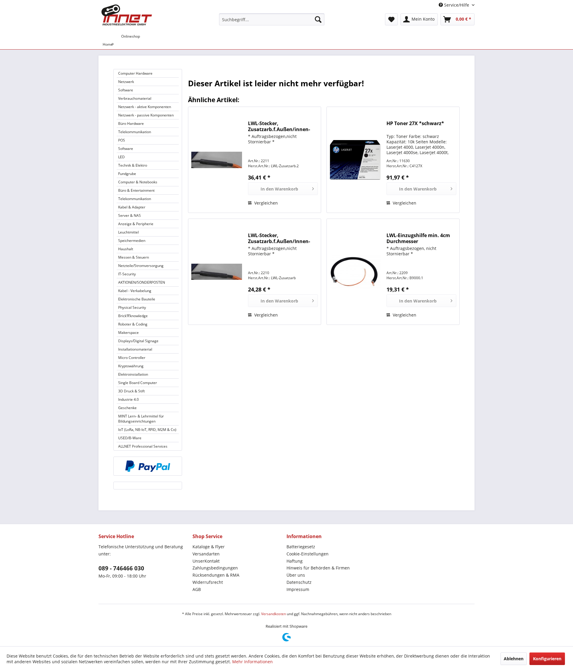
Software (125, 90)
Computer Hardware (135, 73)
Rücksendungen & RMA (215, 575)
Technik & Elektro (132, 165)
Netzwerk (126, 81)
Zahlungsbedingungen (215, 568)
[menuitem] (271, 19)
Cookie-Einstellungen (307, 554)
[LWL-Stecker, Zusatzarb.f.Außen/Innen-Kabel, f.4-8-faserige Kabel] (216, 272)
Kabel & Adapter (131, 207)
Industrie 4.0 (128, 399)
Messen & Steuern (133, 257)
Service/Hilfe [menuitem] (456, 5)
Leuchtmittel (128, 232)
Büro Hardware (131, 123)
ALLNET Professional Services (142, 446)
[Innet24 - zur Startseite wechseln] (126, 14)
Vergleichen (265, 203)
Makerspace (128, 332)
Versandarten (206, 554)
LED (121, 156)
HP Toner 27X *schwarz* (415, 123)
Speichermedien (131, 240)
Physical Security (132, 307)
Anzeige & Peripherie (135, 223)
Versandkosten (273, 613)
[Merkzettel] (391, 19)
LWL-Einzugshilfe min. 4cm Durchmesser (418, 238)
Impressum (297, 589)
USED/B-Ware (129, 437)
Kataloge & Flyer (208, 546)
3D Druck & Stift (131, 391)
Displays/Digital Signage (138, 340)
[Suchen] (318, 19)
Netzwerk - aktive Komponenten (144, 106)
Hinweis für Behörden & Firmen (318, 568)
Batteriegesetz (300, 546)
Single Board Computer (137, 382)
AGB (196, 589)
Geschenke (127, 407)
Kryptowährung (131, 365)
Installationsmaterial (135, 349)
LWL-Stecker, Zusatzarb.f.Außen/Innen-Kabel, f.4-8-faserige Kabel (279, 238)
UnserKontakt (206, 561)
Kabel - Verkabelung (134, 290)
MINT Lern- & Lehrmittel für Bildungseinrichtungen (141, 419)
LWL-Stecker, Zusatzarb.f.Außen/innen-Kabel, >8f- (279, 126)
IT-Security (127, 274)
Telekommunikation (134, 131)
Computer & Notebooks (137, 182)
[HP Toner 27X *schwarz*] (355, 160)
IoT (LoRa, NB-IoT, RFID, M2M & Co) (147, 429)
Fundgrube (127, 173)
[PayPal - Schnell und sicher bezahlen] (147, 466)
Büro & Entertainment (136, 190)
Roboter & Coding (132, 324)
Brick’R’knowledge (133, 315)
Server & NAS (129, 215)
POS (121, 140)
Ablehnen (513, 658)
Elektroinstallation (133, 374)
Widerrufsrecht (207, 582)
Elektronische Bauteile (136, 299)
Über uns (295, 575)
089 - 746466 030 (121, 568)
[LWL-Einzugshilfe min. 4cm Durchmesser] (355, 272)
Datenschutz (299, 582)
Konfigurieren (547, 658)
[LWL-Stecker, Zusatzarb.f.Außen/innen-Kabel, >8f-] (216, 160)
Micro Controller (131, 357)
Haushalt (125, 248)
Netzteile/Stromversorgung (141, 265)
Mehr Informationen (252, 661)
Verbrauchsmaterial (134, 98)
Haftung (294, 561)
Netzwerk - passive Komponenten (146, 115)
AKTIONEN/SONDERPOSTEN (141, 282)
